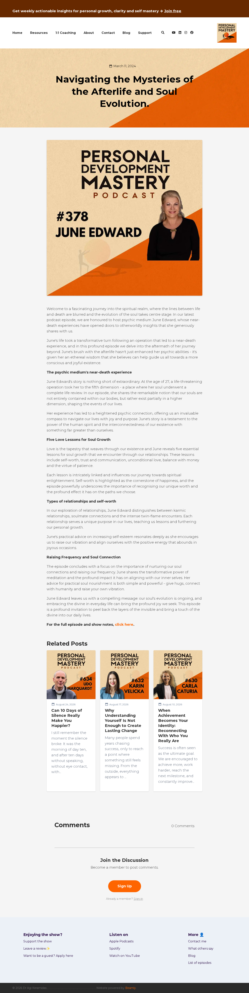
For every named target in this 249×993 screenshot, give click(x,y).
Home (17, 33)
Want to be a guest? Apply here (48, 956)
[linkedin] (180, 33)
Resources (39, 33)
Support (145, 33)
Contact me (197, 941)
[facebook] (191, 33)
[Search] (162, 33)
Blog (126, 33)
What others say (200, 948)
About (89, 33)
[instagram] (186, 33)
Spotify (114, 948)
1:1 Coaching (65, 33)
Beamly (130, 988)
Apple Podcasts (121, 941)
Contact (108, 33)
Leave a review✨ (36, 948)
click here (124, 624)
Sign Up (124, 886)
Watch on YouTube (124, 956)
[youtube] (173, 33)
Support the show (37, 941)
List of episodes (199, 963)
